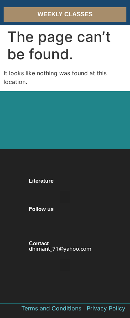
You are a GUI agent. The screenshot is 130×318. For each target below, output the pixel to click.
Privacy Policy (106, 308)
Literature (41, 181)
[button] (65, 197)
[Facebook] (35, 236)
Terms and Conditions (51, 308)
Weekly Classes (65, 14)
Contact (39, 243)
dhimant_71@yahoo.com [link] (60, 248)
